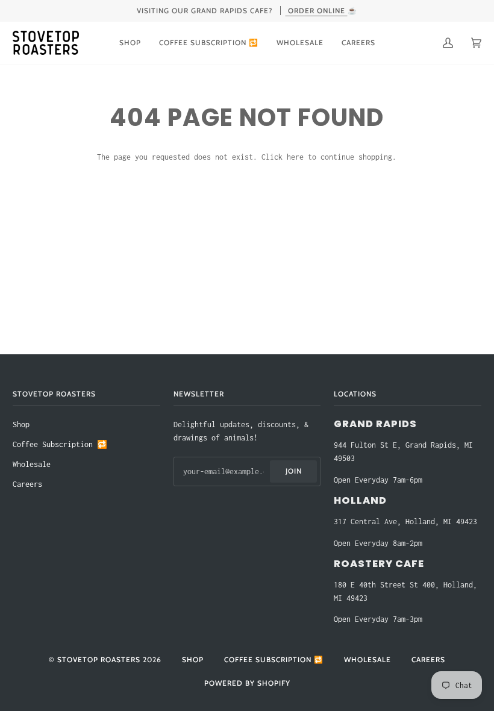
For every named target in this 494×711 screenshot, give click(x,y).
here (295, 156)
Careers (27, 484)
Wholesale (32, 464)
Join (294, 470)
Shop (21, 424)
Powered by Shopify (247, 683)
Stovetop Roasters (98, 659)
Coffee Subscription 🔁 (60, 444)
